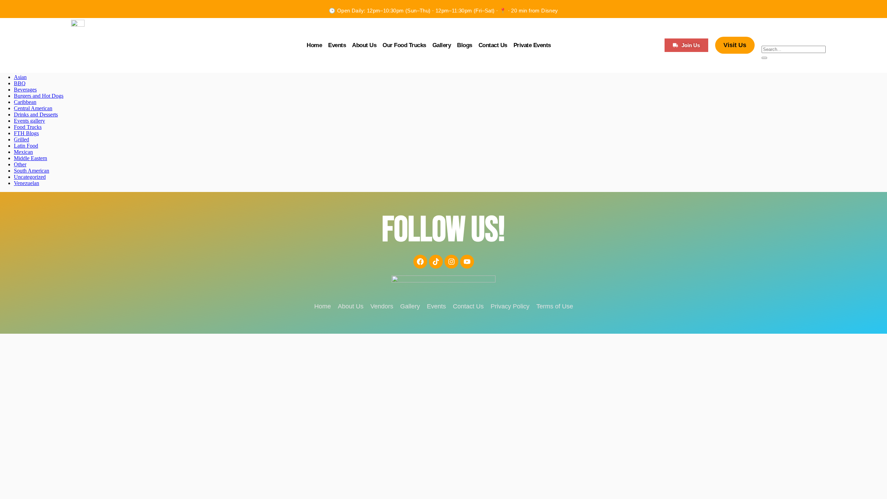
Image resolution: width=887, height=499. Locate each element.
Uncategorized (30, 177)
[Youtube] (467, 262)
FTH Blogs (26, 133)
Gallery (441, 45)
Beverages (25, 90)
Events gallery (29, 121)
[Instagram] (451, 262)
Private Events (532, 45)
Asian (20, 77)
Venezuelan (26, 183)
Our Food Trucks (404, 45)
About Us (364, 45)
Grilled (21, 139)
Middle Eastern (30, 158)
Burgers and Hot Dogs (38, 96)
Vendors (381, 306)
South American (31, 171)
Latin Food (26, 146)
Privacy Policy (510, 306)
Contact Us (492, 45)
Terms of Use (554, 306)
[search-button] (764, 58)
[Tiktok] (436, 262)
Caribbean (25, 102)
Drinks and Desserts (36, 114)
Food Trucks (28, 127)
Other (20, 164)
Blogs (464, 45)
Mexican (23, 152)
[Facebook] (420, 262)
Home (314, 45)
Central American (33, 108)
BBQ (20, 83)
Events (337, 45)
